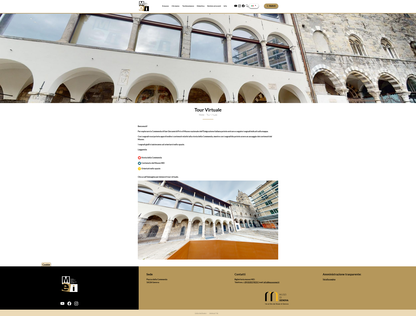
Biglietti (272, 6)
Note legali (213, 313)
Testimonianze (188, 6)
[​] (277, 299)
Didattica (200, 6)
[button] (62, 304)
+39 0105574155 (250, 282)
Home (201, 115)
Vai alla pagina (329, 279)
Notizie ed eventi (214, 6)
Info (225, 6)
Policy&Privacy (201, 313)
